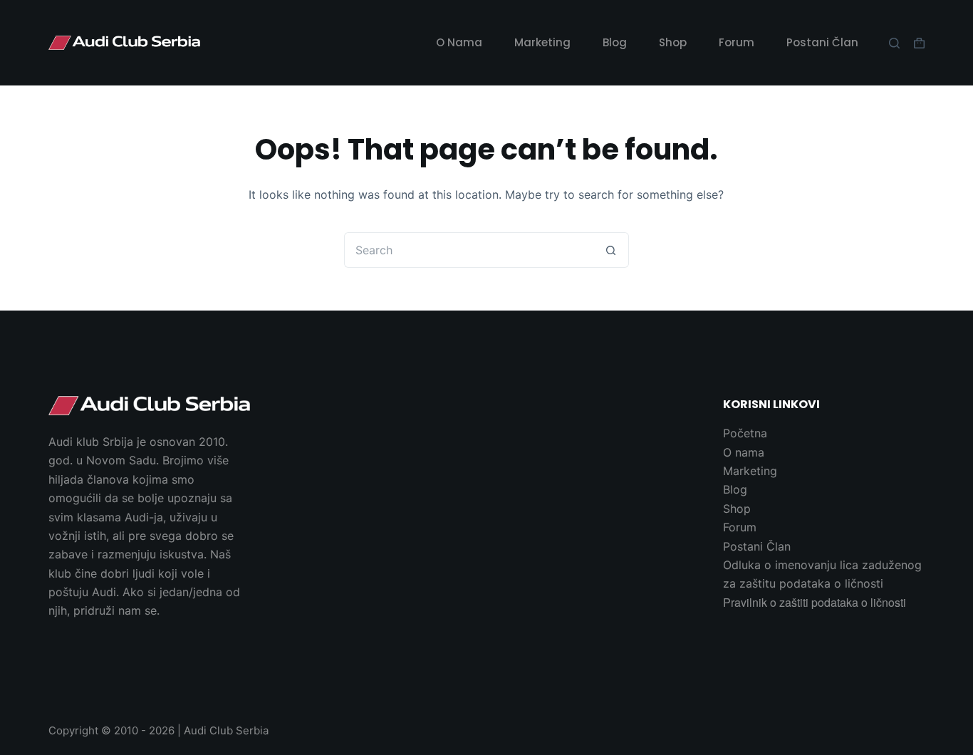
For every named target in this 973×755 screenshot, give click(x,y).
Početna (745, 433)
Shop (737, 508)
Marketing (750, 471)
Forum (739, 527)
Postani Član (757, 546)
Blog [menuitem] (615, 42)
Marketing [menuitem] (542, 42)
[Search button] (611, 250)
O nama (743, 452)
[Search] (894, 43)
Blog (735, 489)
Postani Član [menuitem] (822, 42)
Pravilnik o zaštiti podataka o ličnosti (814, 602)
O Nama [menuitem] (459, 42)
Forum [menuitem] (736, 42)
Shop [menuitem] (673, 42)
